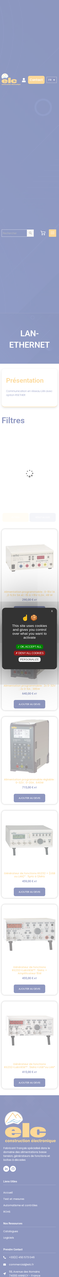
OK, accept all (30, 646)
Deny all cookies (31, 653)
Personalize (29, 659)
